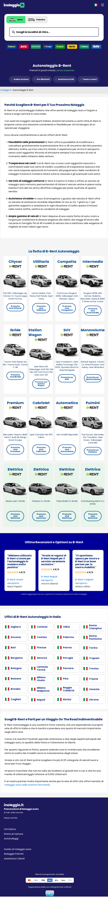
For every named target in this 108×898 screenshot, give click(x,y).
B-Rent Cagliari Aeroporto (84, 581)
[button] (102, 5)
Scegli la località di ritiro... (33, 32)
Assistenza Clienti (14, 858)
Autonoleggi (11, 838)
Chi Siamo (10, 829)
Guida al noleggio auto (17, 849)
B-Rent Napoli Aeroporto (49, 578)
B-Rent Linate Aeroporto (15, 581)
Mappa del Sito (11, 818)
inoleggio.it (6, 90)
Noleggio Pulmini (13, 853)
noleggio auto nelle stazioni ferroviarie (27, 784)
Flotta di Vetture (13, 834)
